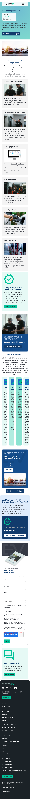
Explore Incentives (10, 306)
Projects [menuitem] (4, 714)
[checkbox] (15, 610)
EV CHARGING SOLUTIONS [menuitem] (9, 724)
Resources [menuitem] (5, 748)
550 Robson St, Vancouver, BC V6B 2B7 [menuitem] (13, 773)
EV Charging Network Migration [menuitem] (11, 741)
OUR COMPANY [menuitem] (6, 703)
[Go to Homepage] (10, 4)
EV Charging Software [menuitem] (8, 735)
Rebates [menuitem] (4, 738)
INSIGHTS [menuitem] (4, 745)
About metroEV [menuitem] (6, 706)
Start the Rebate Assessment (15, 535)
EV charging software (17, 164)
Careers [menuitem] (4, 720)
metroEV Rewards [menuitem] (7, 709)
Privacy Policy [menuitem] (6, 791)
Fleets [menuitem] (3, 733)
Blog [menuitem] (3, 751)
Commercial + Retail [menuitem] (7, 730)
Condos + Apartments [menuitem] (8, 727)
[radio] (15, 609)
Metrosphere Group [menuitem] (7, 717)
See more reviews (8, 19)
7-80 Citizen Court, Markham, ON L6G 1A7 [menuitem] (14, 770)
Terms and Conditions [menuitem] (8, 787)
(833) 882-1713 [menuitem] (8, 761)
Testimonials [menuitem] (5, 712)
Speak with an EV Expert (11, 34)
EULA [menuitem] (3, 795)
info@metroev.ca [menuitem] (9, 764)
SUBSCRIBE (6, 697)
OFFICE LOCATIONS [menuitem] (7, 767)
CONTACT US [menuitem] (6, 759)
